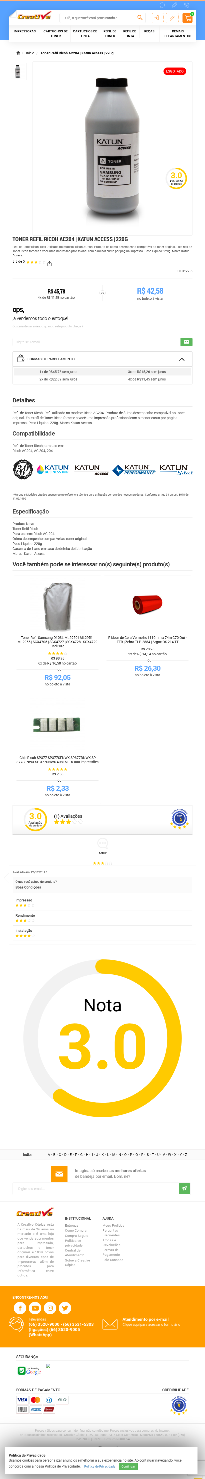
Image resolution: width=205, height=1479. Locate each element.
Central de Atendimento (74, 1253)
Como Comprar (76, 1230)
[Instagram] (50, 1308)
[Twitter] (65, 1308)
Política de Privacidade (99, 1466)
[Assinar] (184, 1188)
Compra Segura (76, 1236)
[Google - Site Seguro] (28, 1370)
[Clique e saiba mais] (48, 1366)
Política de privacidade (74, 1243)
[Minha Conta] (158, 18)
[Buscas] (140, 18)
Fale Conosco (112, 1260)
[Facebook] (20, 1308)
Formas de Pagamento (111, 1252)
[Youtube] (35, 1308)
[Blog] (174, 5)
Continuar (128, 1466)
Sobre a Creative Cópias (77, 1262)
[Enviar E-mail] (186, 342)
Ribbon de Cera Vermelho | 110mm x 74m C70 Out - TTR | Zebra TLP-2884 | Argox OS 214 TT (147, 640)
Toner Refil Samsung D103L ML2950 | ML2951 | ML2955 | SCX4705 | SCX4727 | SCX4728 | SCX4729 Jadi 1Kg (58, 642)
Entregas (71, 1225)
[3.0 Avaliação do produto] (176, 190)
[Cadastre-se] (172, 18)
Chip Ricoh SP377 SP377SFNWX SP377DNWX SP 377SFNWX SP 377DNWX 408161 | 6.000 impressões (57, 760)
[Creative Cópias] (32, 15)
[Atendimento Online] (162, 5)
